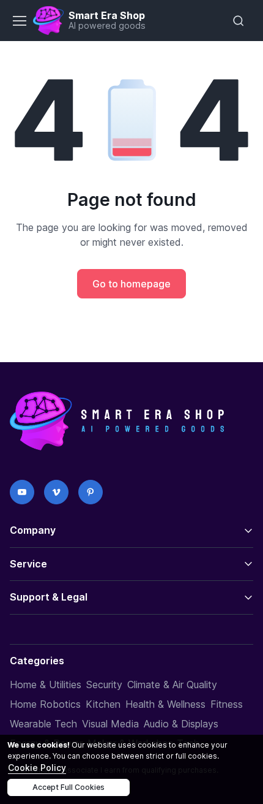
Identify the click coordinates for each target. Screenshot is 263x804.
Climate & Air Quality (172, 684)
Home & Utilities (45, 684)
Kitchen (103, 704)
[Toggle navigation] (19, 21)
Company (33, 530)
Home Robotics (45, 704)
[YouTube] (22, 492)
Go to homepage (131, 284)
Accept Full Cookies (68, 787)
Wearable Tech (43, 724)
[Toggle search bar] (238, 21)
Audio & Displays (181, 724)
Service (28, 564)
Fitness (226, 704)
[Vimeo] (56, 492)
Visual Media (110, 724)
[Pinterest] (90, 492)
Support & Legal (48, 597)
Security (104, 684)
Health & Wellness (165, 704)
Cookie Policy (37, 767)
